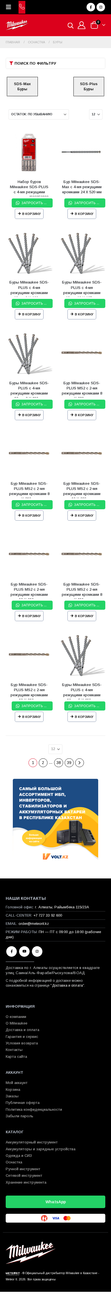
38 (58, 762)
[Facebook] (91, 7)
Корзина (13, 1089)
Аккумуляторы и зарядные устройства (40, 1149)
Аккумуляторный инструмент (32, 1142)
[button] (10, 7)
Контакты (14, 1050)
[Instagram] (100, 7)
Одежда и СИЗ (19, 1155)
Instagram (37, 951)
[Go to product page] (29, 151)
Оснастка (14, 1162)
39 (69, 762)
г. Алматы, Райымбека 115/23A (62, 907)
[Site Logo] (17, 25)
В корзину (31, 213)
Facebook (11, 951)
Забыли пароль (19, 1116)
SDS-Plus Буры (89, 86)
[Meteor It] (13, 1273)
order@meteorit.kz (33, 923)
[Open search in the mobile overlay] (70, 25)
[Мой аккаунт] (81, 25)
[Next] (79, 762)
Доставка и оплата (67, 985)
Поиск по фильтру (35, 63)
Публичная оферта (23, 1102)
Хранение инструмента (26, 1182)
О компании (16, 1017)
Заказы (12, 1096)
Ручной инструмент (23, 1169)
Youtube (24, 951)
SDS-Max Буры (22, 86)
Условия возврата (22, 1043)
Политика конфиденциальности (34, 1109)
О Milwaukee (16, 1023)
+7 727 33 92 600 (47, 915)
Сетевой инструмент (24, 1175)
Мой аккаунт (17, 1083)
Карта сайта (16, 1056)
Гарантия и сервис (22, 1036)
